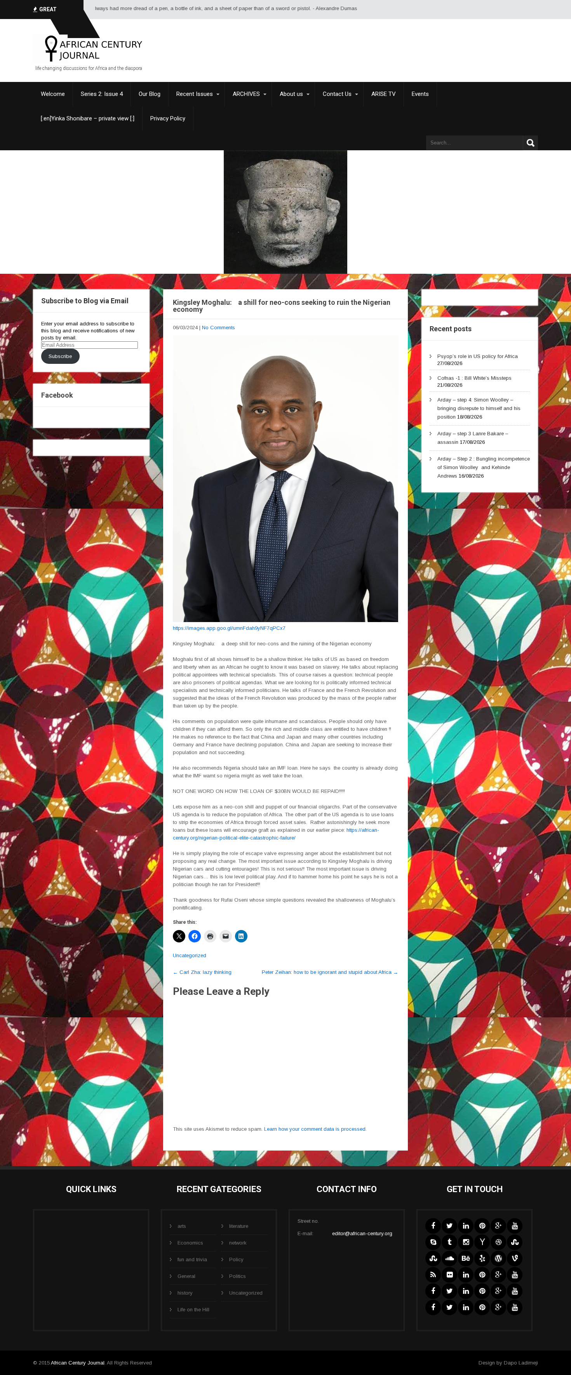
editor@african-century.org (362, 1233)
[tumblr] (449, 1242)
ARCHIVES (246, 93)
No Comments (218, 327)
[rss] (433, 1275)
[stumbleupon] (514, 1242)
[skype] (433, 1242)
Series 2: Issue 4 (102, 93)
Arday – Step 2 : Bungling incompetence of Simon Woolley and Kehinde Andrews (483, 467)
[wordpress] (498, 1258)
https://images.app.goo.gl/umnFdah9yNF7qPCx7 (229, 628)
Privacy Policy (167, 118)
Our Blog (149, 93)
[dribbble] (498, 1242)
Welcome (53, 93)
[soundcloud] (449, 1258)
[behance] (466, 1258)
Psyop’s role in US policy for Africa (477, 356)
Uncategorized (189, 955)
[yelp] (482, 1258)
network (238, 1243)
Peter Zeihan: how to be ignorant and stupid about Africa (330, 972)
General (186, 1276)
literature (238, 1226)
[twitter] (449, 1226)
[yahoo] (482, 1242)
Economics (190, 1243)
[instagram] (466, 1242)
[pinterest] (482, 1226)
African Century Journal (77, 1363)
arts (182, 1226)
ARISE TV (383, 93)
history (185, 1293)
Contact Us (337, 93)
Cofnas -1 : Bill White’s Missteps (474, 378)
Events (420, 93)
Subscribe (60, 356)
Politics (237, 1276)
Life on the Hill (193, 1309)
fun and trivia (192, 1259)
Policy (236, 1259)
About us (291, 93)
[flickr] (449, 1275)
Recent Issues (194, 93)
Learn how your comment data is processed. (315, 1129)
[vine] (514, 1258)
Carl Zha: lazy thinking (202, 972)
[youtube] (514, 1226)
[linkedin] (466, 1226)
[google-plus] (498, 1226)
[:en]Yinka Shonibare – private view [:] (87, 118)
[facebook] (433, 1226)
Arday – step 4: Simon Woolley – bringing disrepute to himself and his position (479, 408)
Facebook (57, 395)
